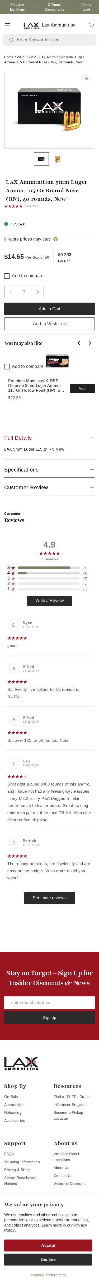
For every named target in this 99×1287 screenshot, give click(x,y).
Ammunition (14, 1104)
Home (8, 57)
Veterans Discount (69, 1183)
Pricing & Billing (17, 1170)
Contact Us (63, 1175)
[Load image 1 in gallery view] (41, 159)
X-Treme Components (54, 7)
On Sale (11, 1096)
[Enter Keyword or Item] (12, 40)
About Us (61, 1168)
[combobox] (53, 39)
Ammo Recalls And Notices (20, 1181)
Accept (48, 1245)
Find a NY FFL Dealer (72, 1096)
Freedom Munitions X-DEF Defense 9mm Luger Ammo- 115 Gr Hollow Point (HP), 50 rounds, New (35, 385)
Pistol (21, 57)
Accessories (14, 1120)
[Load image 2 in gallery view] (57, 159)
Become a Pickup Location (68, 1115)
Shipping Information (22, 1162)
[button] (7, 25)
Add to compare (28, 275)
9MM (32, 57)
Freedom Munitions (17, 7)
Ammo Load (86, 7)
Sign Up (49, 1017)
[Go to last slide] (79, 343)
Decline (48, 1259)
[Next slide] (89, 343)
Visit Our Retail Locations (66, 1157)
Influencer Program (70, 1104)
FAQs (9, 1154)
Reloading (13, 1112)
